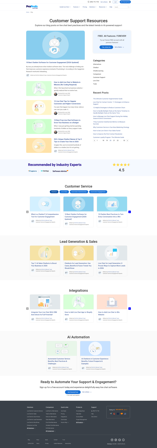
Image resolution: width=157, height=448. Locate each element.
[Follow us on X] (115, 440)
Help (110, 7)
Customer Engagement (98, 192)
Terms (37, 443)
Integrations (64, 416)
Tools (95, 84)
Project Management (81, 419)
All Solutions (30, 428)
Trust (63, 439)
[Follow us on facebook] (119, 440)
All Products (79, 422)
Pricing (85, 7)
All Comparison (50, 431)
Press (37, 439)
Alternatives (97, 64)
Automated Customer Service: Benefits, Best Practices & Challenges (59, 361)
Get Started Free (125, 2)
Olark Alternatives (50, 419)
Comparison (97, 74)
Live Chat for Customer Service (35, 411)
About (46, 439)
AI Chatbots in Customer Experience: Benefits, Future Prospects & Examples (95, 361)
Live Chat (96, 80)
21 (114, 140)
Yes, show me (106, 47)
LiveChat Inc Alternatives (52, 411)
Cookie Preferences (58, 443)
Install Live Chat (64, 7)
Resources (102, 7)
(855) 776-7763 (94, 1)
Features (75, 7)
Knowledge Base (80, 411)
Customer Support (99, 77)
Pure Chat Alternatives (51, 422)
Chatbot (96, 67)
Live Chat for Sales (31, 413)
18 (103, 140)
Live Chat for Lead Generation (34, 419)
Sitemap (109, 444)
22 (117, 140)
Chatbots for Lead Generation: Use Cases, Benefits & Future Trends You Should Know (78, 265)
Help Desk (78, 413)
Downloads (64, 419)
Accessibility (68, 443)
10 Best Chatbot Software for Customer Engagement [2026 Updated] (52, 62)
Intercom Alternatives (51, 416)
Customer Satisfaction (79, 192)
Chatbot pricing (98, 71)
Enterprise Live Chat (32, 425)
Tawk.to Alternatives (51, 413)
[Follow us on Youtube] (123, 440)
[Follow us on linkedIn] (112, 440)
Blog (29, 439)
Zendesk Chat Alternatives (52, 425)
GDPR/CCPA (31, 443)
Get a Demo (104, 2)
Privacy (46, 443)
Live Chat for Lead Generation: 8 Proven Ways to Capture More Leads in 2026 (111, 265)
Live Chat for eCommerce (33, 416)
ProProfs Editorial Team (68, 150)
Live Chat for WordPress (33, 422)
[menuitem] (93, 2)
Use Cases (63, 411)
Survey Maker (79, 416)
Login (115, 2)
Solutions (92, 7)
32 (124, 140)
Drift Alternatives (50, 428)
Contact (55, 439)
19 (107, 140)
